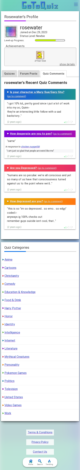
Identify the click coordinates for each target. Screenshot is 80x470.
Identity (9, 324)
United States (13, 397)
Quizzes (9, 73)
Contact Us (40, 451)
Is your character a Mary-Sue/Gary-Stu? (37, 92)
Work (7, 413)
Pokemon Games (15, 373)
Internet (9, 340)
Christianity (11, 276)
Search (40, 464)
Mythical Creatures (16, 357)
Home (30, 464)
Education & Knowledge (20, 292)
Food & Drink (12, 300)
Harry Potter (12, 308)
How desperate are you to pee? (31, 133)
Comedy (9, 284)
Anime (8, 259)
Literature (10, 348)
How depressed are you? (26, 201)
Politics (9, 381)
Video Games (13, 405)
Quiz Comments (53, 73)
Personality (11, 365)
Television (11, 389)
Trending (49, 464)
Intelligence (12, 332)
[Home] (40, 5)
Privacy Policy (40, 442)
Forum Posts (28, 73)
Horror (8, 316)
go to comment (16, 96)
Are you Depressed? (23, 168)
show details (67, 64)
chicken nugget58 (30, 146)
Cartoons (10, 268)
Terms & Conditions (40, 432)
